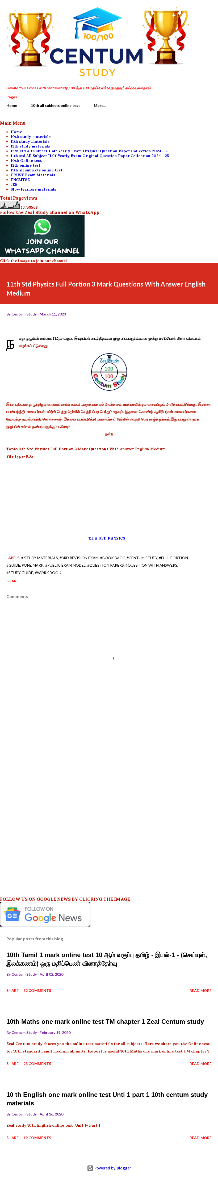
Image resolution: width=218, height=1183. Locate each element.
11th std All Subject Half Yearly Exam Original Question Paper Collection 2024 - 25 (90, 155)
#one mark (33, 565)
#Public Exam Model (65, 565)
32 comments (37, 990)
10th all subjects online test (55, 105)
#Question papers (105, 565)
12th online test (25, 165)
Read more (201, 990)
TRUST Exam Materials (33, 174)
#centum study (142, 557)
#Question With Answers (151, 565)
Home (11, 105)
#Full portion (173, 557)
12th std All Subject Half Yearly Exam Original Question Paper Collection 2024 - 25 (90, 151)
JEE (14, 184)
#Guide (13, 565)
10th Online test (26, 160)
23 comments (37, 1063)
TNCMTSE (20, 179)
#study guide (19, 572)
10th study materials (31, 136)
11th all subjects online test (36, 170)
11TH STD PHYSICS (108, 538)
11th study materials (30, 141)
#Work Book (48, 572)
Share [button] (12, 581)
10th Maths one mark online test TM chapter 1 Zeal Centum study (105, 1021)
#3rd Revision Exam (79, 557)
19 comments (37, 1137)
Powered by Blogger (112, 1168)
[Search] (195, 9)
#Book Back (112, 557)
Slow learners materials (33, 189)
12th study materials (30, 146)
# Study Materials (39, 557)
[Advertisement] (109, 497)
